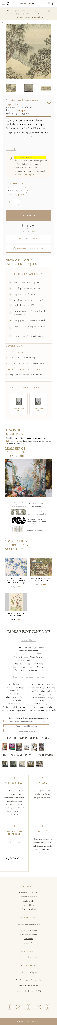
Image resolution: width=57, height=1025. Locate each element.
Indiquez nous (12, 440)
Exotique (20, 110)
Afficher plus (11, 149)
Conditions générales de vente (28, 979)
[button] (8, 3)
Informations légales (28, 972)
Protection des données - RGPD (29, 991)
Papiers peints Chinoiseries (26, 726)
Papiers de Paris (8, 23)
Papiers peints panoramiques (27, 23)
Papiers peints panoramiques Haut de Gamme (26, 721)
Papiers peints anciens (26, 731)
